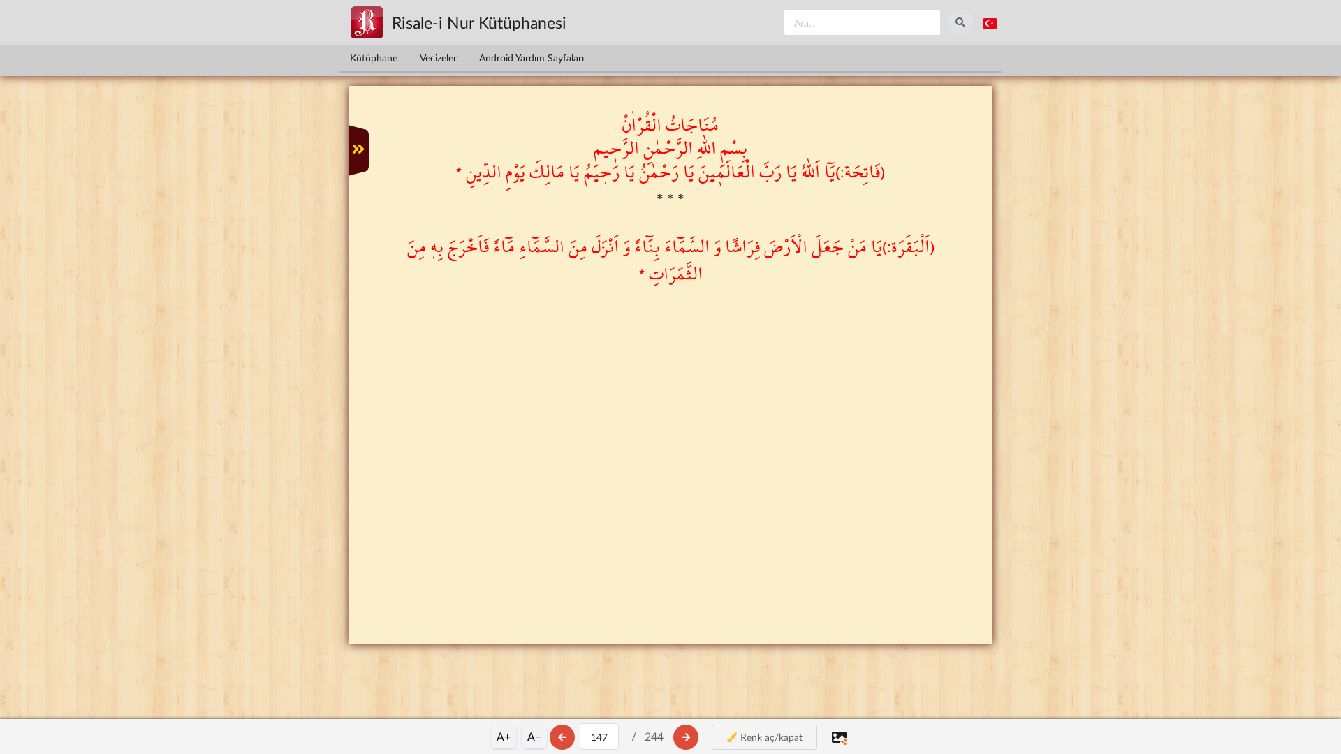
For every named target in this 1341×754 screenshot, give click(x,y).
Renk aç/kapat (770, 737)
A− (534, 736)
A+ (504, 736)
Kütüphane (373, 58)
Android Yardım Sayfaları (531, 58)
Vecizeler (438, 58)
